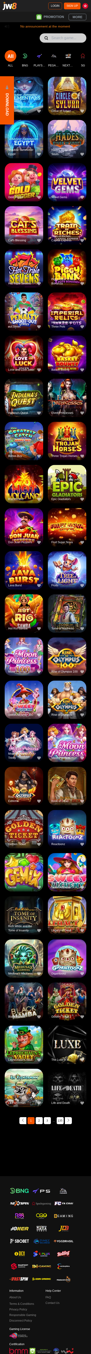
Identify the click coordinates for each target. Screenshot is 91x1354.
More (77, 17)
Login (55, 5)
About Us (15, 1297)
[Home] (10, 6)
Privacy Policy (18, 1309)
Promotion (54, 17)
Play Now (24, 99)
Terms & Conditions (21, 1304)
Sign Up (72, 5)
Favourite (24, 88)
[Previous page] (22, 1120)
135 (60, 1120)
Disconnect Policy (20, 1320)
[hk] (85, 6)
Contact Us (53, 1303)
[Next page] (68, 1120)
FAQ (48, 1297)
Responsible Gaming (22, 1315)
